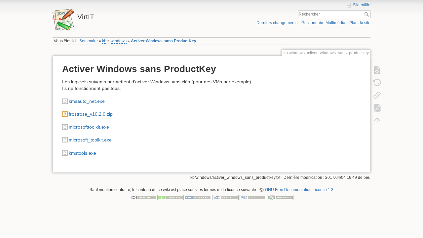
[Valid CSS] (253, 197)
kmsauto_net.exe (87, 101)
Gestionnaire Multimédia (323, 22)
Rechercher (367, 14)
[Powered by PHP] (198, 197)
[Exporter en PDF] (377, 107)
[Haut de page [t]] (377, 120)
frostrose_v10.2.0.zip (91, 114)
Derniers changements (276, 22)
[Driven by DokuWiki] (280, 197)
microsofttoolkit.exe (89, 127)
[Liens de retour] (377, 95)
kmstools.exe (82, 153)
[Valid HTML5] (225, 197)
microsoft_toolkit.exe (90, 139)
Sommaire (88, 41)
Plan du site (359, 22)
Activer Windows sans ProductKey (163, 41)
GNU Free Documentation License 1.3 (299, 189)
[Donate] (170, 197)
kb (104, 41)
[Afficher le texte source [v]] (377, 70)
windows (119, 41)
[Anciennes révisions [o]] (377, 82)
